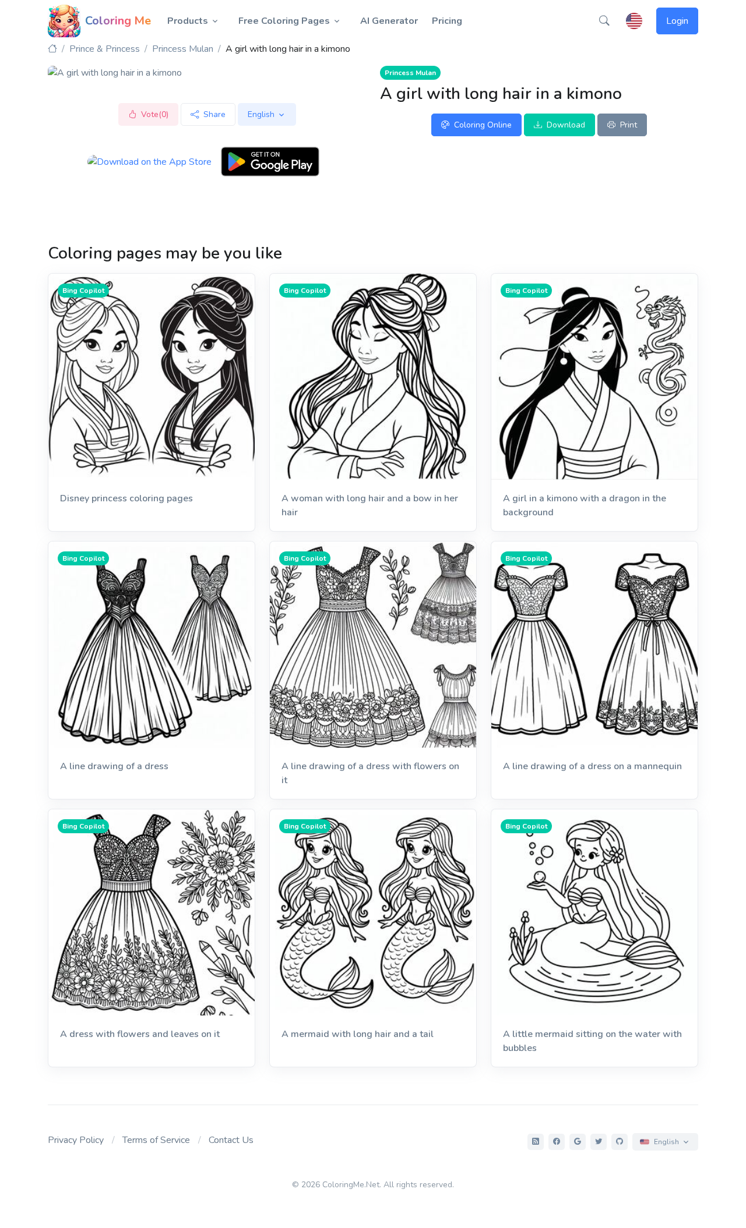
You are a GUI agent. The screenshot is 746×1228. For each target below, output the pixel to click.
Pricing (447, 21)
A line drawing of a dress (114, 766)
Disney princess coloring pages (126, 498)
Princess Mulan (182, 49)
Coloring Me (118, 21)
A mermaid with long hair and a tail (357, 1034)
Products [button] (187, 21)
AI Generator (389, 21)
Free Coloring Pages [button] (284, 21)
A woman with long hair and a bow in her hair (369, 505)
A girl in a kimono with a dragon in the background (584, 505)
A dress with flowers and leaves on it (140, 1034)
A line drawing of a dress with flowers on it (370, 773)
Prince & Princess (104, 49)
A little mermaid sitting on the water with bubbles (592, 1041)
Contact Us (231, 1140)
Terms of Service (156, 1140)
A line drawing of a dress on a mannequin (592, 766)
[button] (604, 21)
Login (677, 21)
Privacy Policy (76, 1140)
